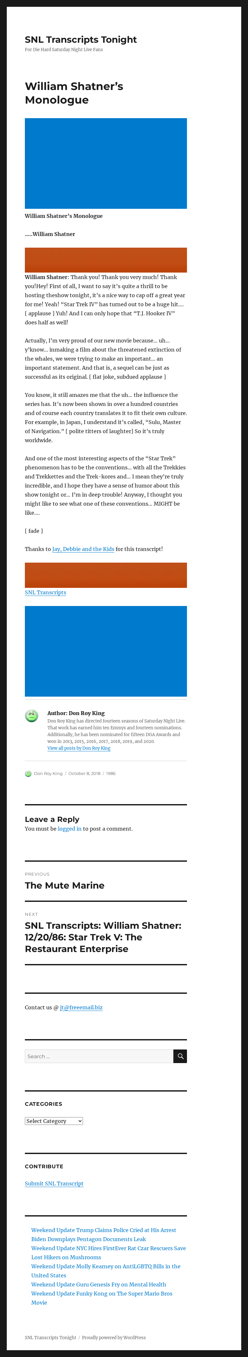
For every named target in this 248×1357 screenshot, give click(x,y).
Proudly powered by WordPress (114, 1337)
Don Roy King (48, 773)
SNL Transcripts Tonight (81, 39)
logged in (70, 828)
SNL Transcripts (45, 592)
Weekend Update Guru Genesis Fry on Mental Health (98, 1284)
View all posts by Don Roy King (78, 748)
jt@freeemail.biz (81, 1007)
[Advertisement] (107, 164)
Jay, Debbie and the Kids (83, 549)
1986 (111, 773)
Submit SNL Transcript (54, 1183)
